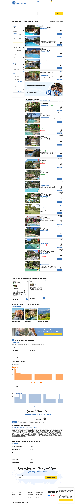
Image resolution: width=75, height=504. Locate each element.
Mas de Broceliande (43, 205)
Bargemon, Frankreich (44, 228)
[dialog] (66, 495)
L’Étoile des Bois (43, 160)
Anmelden (40, 1)
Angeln (19, 84)
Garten (19, 57)
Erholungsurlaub (19, 77)
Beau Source (42, 126)
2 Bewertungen (46, 28)
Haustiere (19, 64)
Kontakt (29, 497)
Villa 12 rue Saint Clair (44, 103)
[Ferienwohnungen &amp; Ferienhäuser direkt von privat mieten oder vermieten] (19, 3)
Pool (19, 54)
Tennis (19, 89)
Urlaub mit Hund (19, 74)
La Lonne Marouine (43, 137)
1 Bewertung (46, 39)
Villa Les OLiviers (43, 49)
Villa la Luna (42, 148)
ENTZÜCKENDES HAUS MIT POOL (46, 183)
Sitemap (13, 497)
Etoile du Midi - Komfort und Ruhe (46, 194)
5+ (20, 34)
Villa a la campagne (43, 217)
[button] (66, 501)
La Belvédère (42, 171)
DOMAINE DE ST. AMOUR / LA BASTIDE (47, 251)
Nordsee (13, 490)
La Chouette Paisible (43, 114)
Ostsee (13, 492)
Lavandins (42, 26)
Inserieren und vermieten (40, 490)
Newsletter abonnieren (51, 477)
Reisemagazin (30, 494)
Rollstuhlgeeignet (19, 69)
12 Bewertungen (46, 219)
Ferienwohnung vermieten (58, 1)
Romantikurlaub (19, 79)
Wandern (19, 86)
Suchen (58, 13)
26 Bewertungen (46, 207)
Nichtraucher (19, 67)
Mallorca (13, 494)
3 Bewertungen (46, 196)
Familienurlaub (19, 76)
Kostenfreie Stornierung (19, 50)
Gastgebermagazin (39, 492)
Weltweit (13, 496)
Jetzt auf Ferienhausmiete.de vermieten (53, 333)
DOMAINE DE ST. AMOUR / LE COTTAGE (47, 240)
